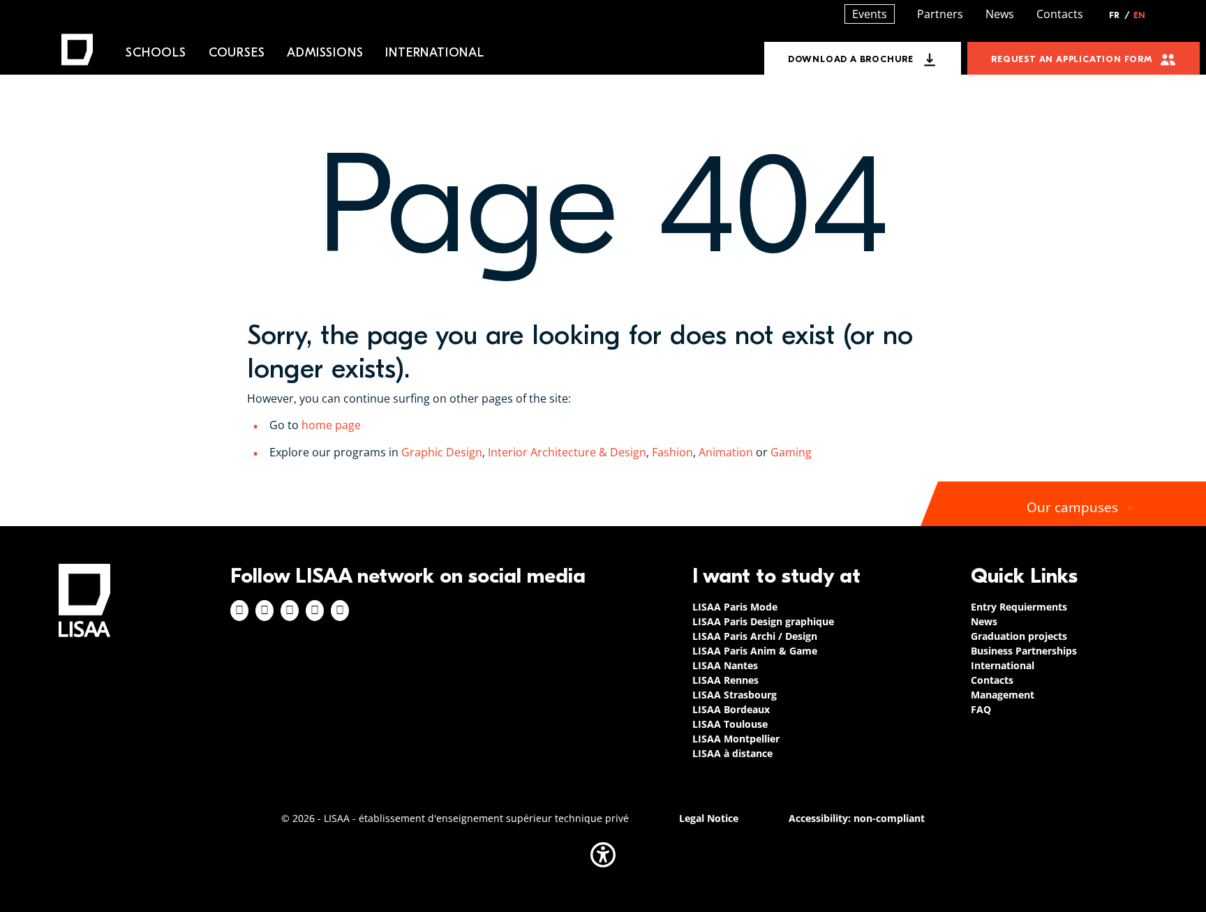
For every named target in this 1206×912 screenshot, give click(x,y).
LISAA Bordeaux (731, 709)
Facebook (239, 610)
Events (869, 14)
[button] (603, 855)
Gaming (792, 452)
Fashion (672, 452)
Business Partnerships (1024, 650)
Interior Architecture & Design (565, 452)
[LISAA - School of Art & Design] (84, 600)
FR (1119, 15)
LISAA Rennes (725, 680)
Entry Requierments (1019, 606)
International (434, 52)
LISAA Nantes (725, 665)
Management (1002, 694)
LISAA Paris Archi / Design (754, 636)
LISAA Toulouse (730, 724)
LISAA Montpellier (736, 738)
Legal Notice (708, 818)
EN (1139, 15)
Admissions (325, 52)
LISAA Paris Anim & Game (754, 650)
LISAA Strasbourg (734, 694)
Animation (726, 452)
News (999, 14)
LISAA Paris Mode (734, 606)
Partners (940, 14)
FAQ (981, 709)
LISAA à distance (732, 753)
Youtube (340, 610)
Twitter (315, 610)
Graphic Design (441, 452)
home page (331, 425)
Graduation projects (1019, 636)
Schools (156, 52)
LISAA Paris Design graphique (763, 621)
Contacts (1059, 14)
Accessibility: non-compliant (857, 818)
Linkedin (290, 610)
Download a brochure (851, 59)
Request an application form (1071, 59)
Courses (237, 52)
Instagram (264, 610)
